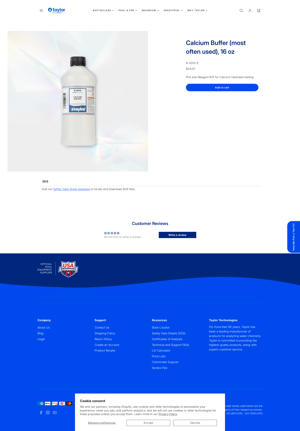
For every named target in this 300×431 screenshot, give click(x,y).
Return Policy (103, 339)
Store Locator (161, 327)
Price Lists (158, 356)
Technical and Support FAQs (170, 344)
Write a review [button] (177, 235)
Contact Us (102, 327)
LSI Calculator (161, 350)
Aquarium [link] (149, 10)
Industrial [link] (172, 10)
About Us (44, 327)
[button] (41, 10)
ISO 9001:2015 (234, 413)
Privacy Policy (168, 414)
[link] (250, 10)
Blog (40, 333)
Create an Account (107, 344)
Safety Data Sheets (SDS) (169, 333)
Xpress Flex (159, 367)
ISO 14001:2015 (253, 413)
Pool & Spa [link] (126, 10)
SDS (45, 181)
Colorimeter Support (165, 362)
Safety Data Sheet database (71, 189)
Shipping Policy (105, 333)
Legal (41, 339)
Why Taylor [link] (196, 10)
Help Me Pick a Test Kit (293, 237)
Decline (195, 422)
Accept (148, 422)
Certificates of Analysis (167, 339)
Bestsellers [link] (102, 10)
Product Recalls (105, 350)
